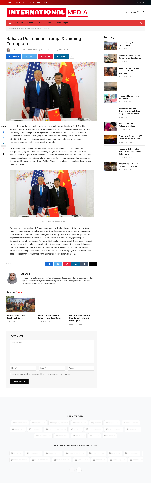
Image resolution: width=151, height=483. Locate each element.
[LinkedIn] (3, 143)
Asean (18, 2)
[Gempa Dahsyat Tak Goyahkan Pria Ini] (20, 304)
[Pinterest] (3, 148)
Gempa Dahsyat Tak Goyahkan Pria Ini (15, 316)
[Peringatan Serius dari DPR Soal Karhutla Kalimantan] (110, 139)
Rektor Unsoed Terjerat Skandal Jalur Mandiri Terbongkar (79, 318)
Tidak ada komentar (48, 50)
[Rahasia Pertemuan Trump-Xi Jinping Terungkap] (51, 91)
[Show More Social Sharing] (72, 56)
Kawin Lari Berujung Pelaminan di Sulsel (127, 124)
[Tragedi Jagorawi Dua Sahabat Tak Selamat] (110, 166)
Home (11, 28)
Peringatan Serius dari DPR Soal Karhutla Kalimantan (130, 137)
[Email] (3, 154)
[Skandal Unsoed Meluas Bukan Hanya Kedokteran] (52, 304)
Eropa (32, 2)
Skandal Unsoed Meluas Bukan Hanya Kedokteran (49, 316)
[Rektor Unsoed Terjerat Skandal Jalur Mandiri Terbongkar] (83, 304)
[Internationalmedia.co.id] (47, 12)
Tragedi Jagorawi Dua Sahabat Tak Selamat (128, 165)
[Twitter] (3, 137)
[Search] (143, 12)
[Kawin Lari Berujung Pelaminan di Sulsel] (110, 126)
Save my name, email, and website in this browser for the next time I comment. (41, 374)
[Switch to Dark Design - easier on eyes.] (141, 23)
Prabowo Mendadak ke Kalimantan (129, 97)
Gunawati (17, 50)
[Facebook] (3, 132)
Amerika (9, 2)
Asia (25, 2)
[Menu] (10, 22)
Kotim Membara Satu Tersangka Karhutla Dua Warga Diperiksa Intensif (129, 111)
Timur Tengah (42, 2)
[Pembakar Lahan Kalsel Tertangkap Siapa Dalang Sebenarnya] (110, 151)
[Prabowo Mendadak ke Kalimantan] (110, 98)
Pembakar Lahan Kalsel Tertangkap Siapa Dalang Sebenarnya (130, 151)
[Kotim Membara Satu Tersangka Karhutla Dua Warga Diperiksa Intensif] (110, 111)
